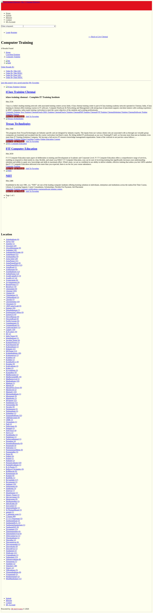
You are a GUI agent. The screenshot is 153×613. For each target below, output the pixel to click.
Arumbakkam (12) (13, 272)
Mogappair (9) (11, 396)
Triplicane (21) (11, 553)
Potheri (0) (10, 456)
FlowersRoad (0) (12, 319)
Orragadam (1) (11, 422)
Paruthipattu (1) (12, 435)
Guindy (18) (10, 330)
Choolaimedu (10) (13, 302)
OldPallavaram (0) (13, 418)
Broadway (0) (11, 287)
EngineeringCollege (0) (15, 312)
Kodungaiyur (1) (12, 355)
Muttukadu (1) (11, 398)
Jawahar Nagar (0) (13, 340)
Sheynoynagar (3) (12, 497)
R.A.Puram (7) (11, 467)
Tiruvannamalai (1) (13, 544)
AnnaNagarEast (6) (13, 263)
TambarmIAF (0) (12, 527)
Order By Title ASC (13, 71)
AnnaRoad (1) (11, 267)
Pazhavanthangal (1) (13, 439)
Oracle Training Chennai (70, 112)
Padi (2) (9, 424)
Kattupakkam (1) (12, 347)
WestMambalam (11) (14, 579)
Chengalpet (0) (11, 289)
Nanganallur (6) (12, 405)
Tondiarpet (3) (11, 551)
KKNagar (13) (11, 351)
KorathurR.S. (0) (12, 362)
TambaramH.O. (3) (13, 523)
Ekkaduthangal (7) (13, 310)
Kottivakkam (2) (12, 366)
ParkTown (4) (11, 431)
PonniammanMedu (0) (14, 450)
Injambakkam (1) (12, 338)
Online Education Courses (50, 139)
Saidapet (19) (11, 484)
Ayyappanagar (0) (12, 282)
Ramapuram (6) (12, 473)
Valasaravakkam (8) (13, 559)
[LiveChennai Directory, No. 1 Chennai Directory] (20, 2)
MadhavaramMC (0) (13, 377)
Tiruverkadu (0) (12, 546)
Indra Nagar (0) (12, 336)
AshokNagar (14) (12, 274)
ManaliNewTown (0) (14, 388)
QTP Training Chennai (105, 112)
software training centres (53, 189)
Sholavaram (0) (11, 499)
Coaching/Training (13, 55)
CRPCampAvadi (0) (13, 306)
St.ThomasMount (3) (14, 510)
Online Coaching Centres (30, 139)
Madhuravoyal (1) (12, 379)
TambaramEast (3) (13, 521)
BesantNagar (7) (12, 284)
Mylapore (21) (11, 400)
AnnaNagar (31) (12, 261)
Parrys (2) (9, 433)
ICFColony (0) (11, 332)
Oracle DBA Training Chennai (49, 112)
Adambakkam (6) (12, 239)
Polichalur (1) (11, 448)
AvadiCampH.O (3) (13, 276)
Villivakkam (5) (12, 570)
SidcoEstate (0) (11, 504)
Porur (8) (9, 454)
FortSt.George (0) (12, 321)
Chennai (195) (11, 291)
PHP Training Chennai (88, 112)
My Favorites (34, 83)
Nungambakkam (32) (14, 415)
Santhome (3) (11, 488)
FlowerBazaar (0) (12, 317)
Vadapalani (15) (12, 557)
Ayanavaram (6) (12, 280)
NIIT (9, 175)
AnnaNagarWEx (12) (14, 265)
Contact (9, 20)
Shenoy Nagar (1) (12, 495)
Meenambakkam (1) (13, 394)
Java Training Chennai (29, 112)
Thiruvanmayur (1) (13, 536)
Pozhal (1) (10, 458)
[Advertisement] (29, 6)
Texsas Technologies (18, 123)
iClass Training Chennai (21, 91)
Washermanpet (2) (13, 577)
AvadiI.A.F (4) (11, 278)
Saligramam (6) (11, 486)
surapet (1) (10, 512)
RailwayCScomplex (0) (15, 469)
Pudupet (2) (10, 461)
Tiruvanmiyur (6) (12, 542)
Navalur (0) (10, 407)
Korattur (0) (10, 364)
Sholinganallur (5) (12, 501)
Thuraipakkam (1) (12, 538)
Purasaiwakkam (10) (13, 463)
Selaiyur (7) (10, 491)
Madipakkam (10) (12, 381)
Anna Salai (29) (12, 259)
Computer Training (13, 57)
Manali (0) (10, 385)
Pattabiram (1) (11, 437)
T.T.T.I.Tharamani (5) (14, 519)
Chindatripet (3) (12, 295)
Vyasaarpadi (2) (12, 574)
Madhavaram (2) (12, 375)
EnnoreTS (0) (11, 315)
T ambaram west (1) (13, 514)
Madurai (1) (10, 383)
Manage (9, 18)
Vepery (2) (10, 568)
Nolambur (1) (11, 413)
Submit (8, 15)
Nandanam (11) (12, 403)
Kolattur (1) (10, 360)
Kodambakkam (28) (13, 353)
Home (8, 13)
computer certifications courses (32, 189)
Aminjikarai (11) (12, 254)
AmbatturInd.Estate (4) (14, 252)
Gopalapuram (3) (12, 323)
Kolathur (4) (10, 357)
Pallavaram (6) (11, 426)
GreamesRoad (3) (12, 325)
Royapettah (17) (12, 480)
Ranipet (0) (10, 476)
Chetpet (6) (10, 293)
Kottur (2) (9, 368)
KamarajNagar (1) (13, 342)
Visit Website (19, 116)
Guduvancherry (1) (13, 327)
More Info (10, 116)
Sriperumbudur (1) (13, 508)
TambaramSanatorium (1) (15, 525)
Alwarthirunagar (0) (13, 248)
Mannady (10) (11, 392)
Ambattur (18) (11, 250)
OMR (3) (9, 420)
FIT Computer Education (21, 148)
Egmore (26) (10, 308)
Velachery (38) (11, 566)
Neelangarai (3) (12, 409)
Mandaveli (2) (11, 390)
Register (14, 32)
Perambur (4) (11, 441)
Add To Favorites (32, 116)
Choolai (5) (10, 300)
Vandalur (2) (10, 564)
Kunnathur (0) (11, 373)
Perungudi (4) (11, 446)
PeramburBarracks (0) (14, 443)
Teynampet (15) (12, 529)
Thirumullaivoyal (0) (14, 534)
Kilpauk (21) (11, 349)
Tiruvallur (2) (11, 540)
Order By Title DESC (14, 73)
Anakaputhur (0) (12, 257)
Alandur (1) (10, 244)
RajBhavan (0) (11, 471)
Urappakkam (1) (12, 555)
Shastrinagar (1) (12, 493)
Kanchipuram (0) (12, 345)
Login (8, 32)
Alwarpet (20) (11, 246)
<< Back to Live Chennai (98, 37)
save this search (7, 83)
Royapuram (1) (11, 482)
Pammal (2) (10, 428)
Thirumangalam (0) (13, 531)
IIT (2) (8, 334)
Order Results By (7, 67)
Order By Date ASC (13, 75)
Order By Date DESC (14, 77)
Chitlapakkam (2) (12, 297)
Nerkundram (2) (12, 411)
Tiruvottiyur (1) (11, 549)
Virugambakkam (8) (13, 572)
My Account (10, 22)
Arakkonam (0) (11, 269)
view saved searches (21, 83)
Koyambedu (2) (12, 370)
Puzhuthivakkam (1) (13, 465)
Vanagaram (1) (11, 562)
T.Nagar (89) (11, 516)
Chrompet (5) (11, 304)
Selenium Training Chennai (124, 112)
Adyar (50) (10, 242)
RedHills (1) (10, 478)
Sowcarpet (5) (11, 506)
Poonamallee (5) (12, 452)
